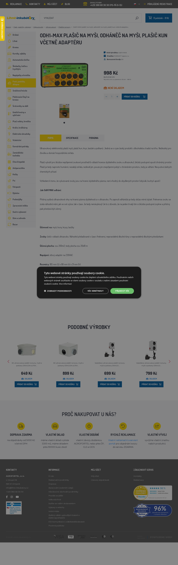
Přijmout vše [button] (122, 290)
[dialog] (89, 282)
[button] (58, 290)
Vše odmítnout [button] (95, 290)
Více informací (65, 283)
